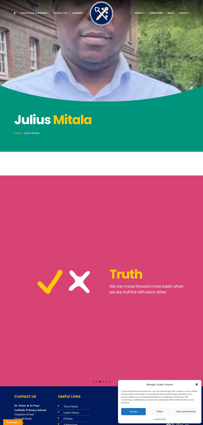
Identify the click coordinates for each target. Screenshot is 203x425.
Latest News (71, 412)
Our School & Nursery (34, 13)
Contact (184, 13)
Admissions (156, 13)
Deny (160, 411)
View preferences (186, 411)
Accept (134, 411)
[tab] (93, 382)
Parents (139, 13)
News (170, 13)
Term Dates (70, 406)
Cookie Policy (160, 419)
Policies (68, 418)
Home (18, 133)
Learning (77, 13)
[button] (196, 384)
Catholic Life (60, 13)
